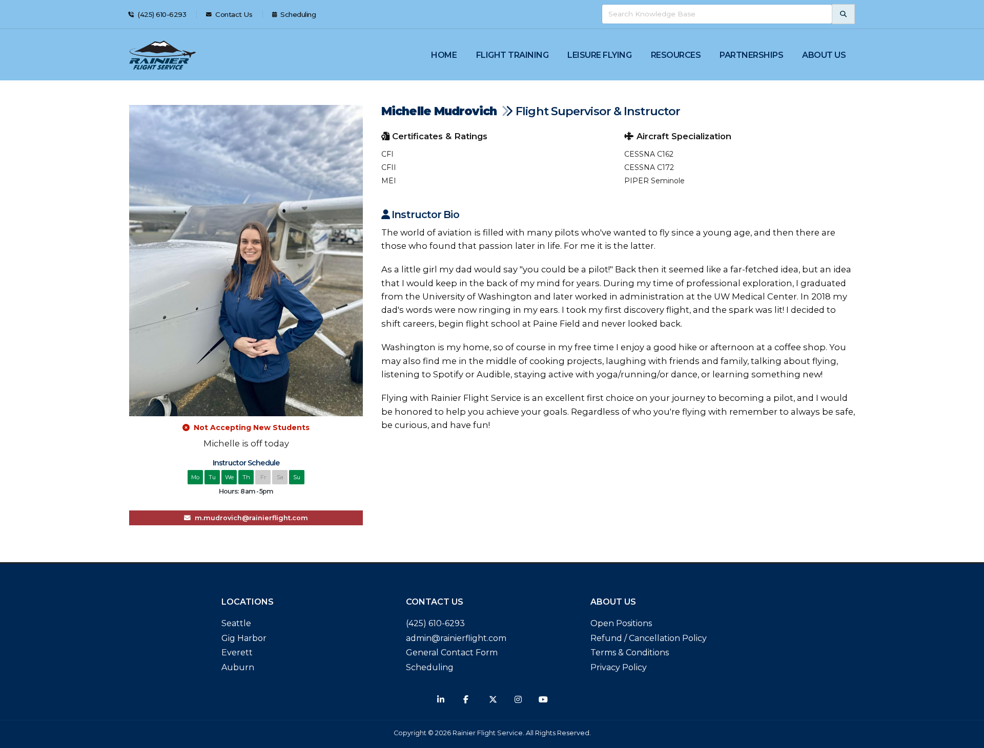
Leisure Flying (599, 55)
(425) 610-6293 (161, 14)
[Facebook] (466, 699)
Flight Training (512, 55)
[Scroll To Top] (966, 736)
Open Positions (621, 623)
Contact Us (233, 14)
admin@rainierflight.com (456, 638)
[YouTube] (543, 699)
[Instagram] (518, 699)
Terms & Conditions (629, 652)
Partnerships (751, 55)
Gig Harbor (243, 638)
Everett (237, 652)
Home (444, 55)
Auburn (237, 667)
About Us (824, 55)
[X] (493, 699)
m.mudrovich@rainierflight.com (249, 518)
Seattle (236, 623)
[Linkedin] (440, 699)
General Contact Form (452, 652)
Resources (676, 55)
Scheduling (297, 14)
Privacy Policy (618, 667)
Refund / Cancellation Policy (648, 638)
